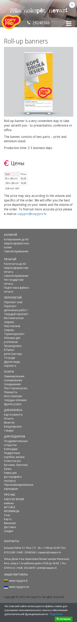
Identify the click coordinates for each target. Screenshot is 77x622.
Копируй (10, 235)
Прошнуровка (13, 346)
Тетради (9, 358)
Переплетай (13, 297)
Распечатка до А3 (15, 264)
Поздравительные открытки (16, 443)
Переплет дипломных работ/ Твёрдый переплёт (16, 310)
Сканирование (13, 380)
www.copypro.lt (18, 580)
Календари (11, 449)
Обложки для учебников (12, 340)
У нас (7, 515)
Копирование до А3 (16, 239)
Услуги (9, 371)
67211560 (9, 552)
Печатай (10, 259)
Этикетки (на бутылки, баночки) (16, 463)
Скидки (8, 531)
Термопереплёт (14, 334)
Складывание (12, 384)
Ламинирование (14, 376)
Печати (8, 418)
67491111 (9, 568)
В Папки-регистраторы (13, 352)
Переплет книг (13, 302)
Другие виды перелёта (12, 364)
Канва (7, 469)
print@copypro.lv (47, 568)
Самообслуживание (16, 251)
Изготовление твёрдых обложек (15, 398)
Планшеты (10, 392)
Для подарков (14, 436)
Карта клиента (13, 414)
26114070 (29, 568)
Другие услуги (12, 404)
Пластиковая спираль (12, 328)
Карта (7, 519)
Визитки (9, 422)
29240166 (40, 22)
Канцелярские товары (13, 428)
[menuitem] (17, 235)
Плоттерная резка (15, 388)
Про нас (9, 494)
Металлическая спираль (13, 320)
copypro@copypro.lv (31, 214)
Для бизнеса (13, 410)
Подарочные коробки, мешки (14, 455)
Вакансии (10, 523)
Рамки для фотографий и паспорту (13, 477)
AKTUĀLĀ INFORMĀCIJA (11, 509)
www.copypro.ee (19, 587)
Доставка (10, 527)
